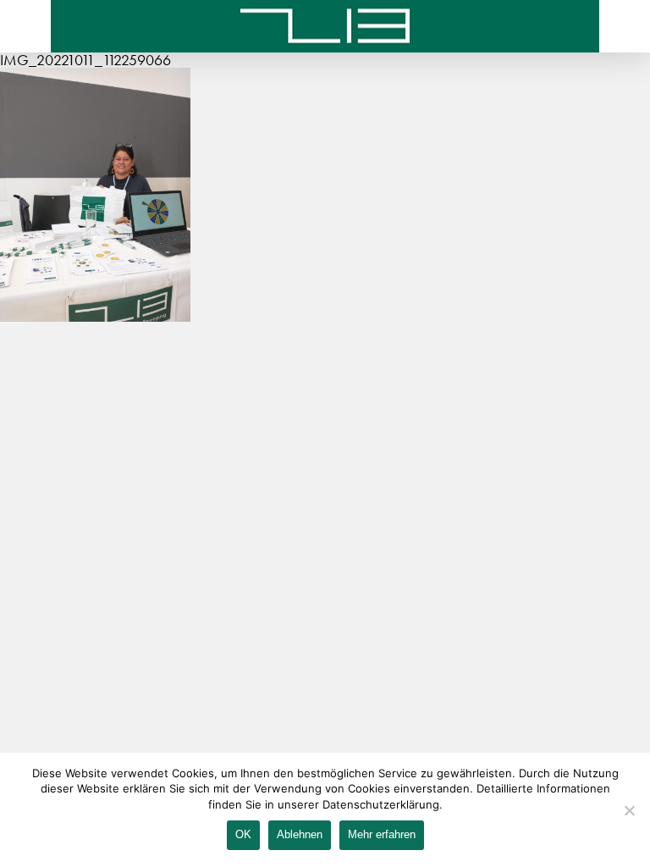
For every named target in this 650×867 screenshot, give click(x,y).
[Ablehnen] (628, 810)
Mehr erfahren (382, 834)
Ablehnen (299, 834)
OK (243, 834)
